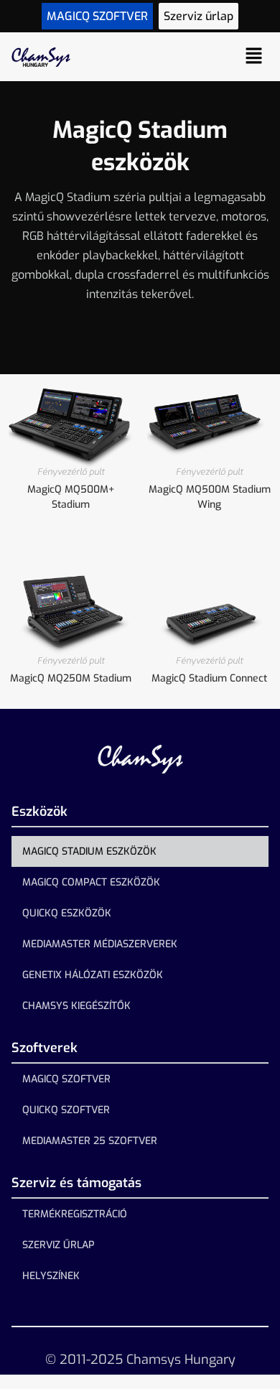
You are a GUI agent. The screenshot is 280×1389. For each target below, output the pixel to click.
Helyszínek (51, 1276)
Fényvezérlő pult (71, 472)
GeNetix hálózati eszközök (92, 975)
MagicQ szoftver (66, 1079)
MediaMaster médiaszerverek (99, 944)
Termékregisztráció (74, 1214)
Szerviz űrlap (58, 1245)
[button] (254, 57)
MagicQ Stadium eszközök (89, 851)
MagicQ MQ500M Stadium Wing (210, 497)
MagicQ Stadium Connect (209, 678)
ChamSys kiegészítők (76, 1006)
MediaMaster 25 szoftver (89, 1141)
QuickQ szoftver (66, 1110)
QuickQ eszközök (66, 913)
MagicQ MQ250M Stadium (70, 678)
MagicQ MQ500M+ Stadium (71, 497)
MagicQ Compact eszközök (91, 882)
